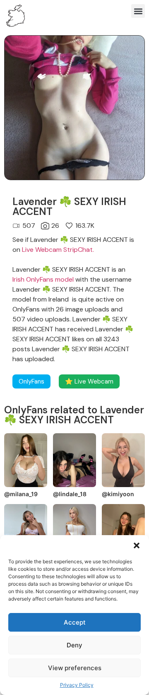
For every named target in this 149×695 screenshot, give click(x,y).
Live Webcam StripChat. (58, 249)
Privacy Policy (77, 685)
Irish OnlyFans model (43, 279)
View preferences (74, 668)
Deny (74, 645)
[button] (136, 545)
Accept (75, 622)
